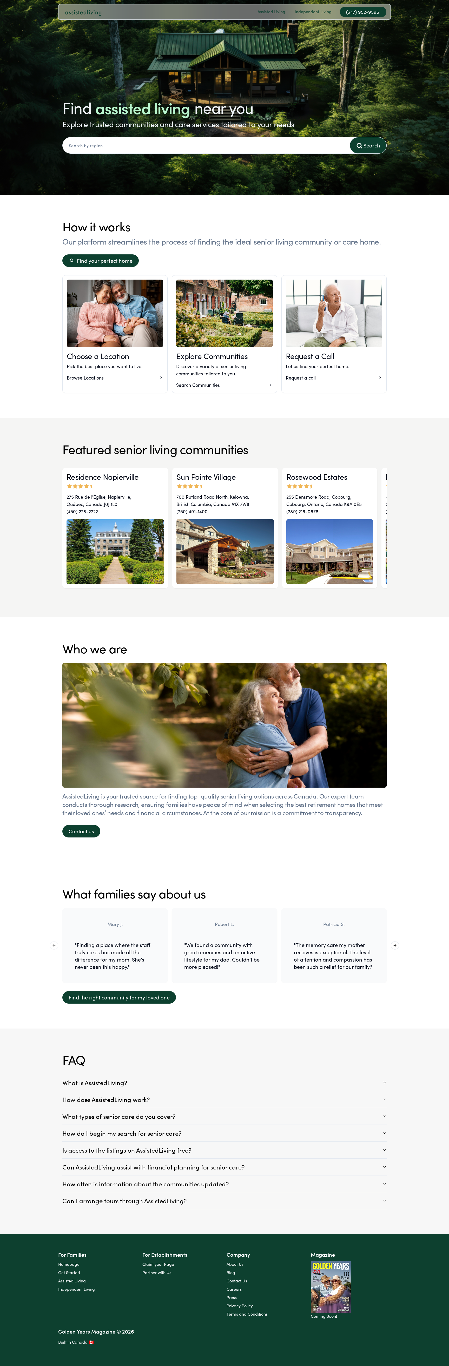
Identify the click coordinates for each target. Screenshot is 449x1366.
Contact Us (237, 1280)
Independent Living (76, 1289)
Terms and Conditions (247, 1314)
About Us (235, 1264)
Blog (231, 1272)
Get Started (69, 1272)
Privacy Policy (240, 1305)
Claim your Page (158, 1264)
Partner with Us (156, 1272)
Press (232, 1297)
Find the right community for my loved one (119, 997)
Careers (234, 1289)
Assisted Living (72, 1280)
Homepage (69, 1264)
